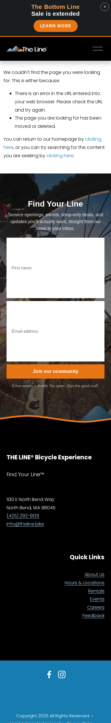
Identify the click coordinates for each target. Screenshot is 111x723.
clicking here (60, 155)
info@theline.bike (25, 524)
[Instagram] (62, 674)
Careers (95, 607)
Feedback (93, 615)
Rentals (96, 591)
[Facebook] (49, 674)
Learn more (55, 25)
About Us (94, 574)
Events (97, 599)
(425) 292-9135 (23, 515)
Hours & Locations (84, 582)
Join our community (56, 371)
